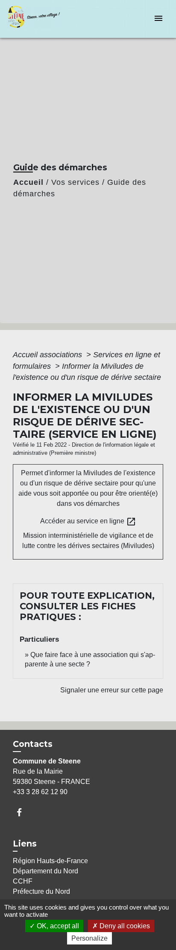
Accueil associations (48, 354)
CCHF (22, 881)
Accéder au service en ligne (88, 522)
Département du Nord (45, 871)
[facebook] (23, 812)
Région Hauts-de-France (50, 860)
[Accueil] (39, 19)
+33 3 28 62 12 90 (40, 791)
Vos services (75, 182)
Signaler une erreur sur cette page (111, 690)
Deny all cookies (124, 926)
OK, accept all (57, 926)
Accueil (28, 182)
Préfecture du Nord (41, 891)
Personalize (89, 938)
